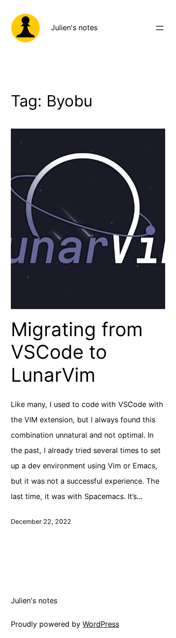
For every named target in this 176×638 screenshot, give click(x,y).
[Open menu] (159, 28)
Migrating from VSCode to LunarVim (77, 352)
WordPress (101, 624)
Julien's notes (74, 27)
